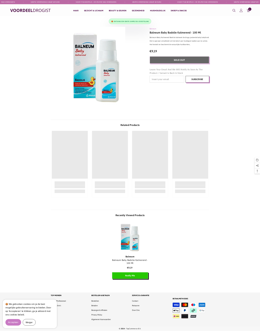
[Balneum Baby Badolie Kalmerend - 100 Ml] (130, 237)
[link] (70, 186)
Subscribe (197, 79)
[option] (130, 251)
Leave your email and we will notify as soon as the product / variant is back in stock (176, 71)
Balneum (153, 29)
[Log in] (241, 10)
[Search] (234, 10)
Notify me (130, 275)
